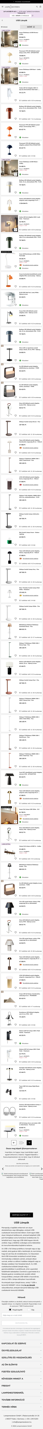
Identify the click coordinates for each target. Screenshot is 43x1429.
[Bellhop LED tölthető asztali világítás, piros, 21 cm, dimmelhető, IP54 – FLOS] (21, 112)
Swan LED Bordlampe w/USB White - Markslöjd (30, 254)
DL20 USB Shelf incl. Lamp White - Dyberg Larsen (29, 293)
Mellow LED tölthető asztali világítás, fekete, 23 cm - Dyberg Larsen (30, 662)
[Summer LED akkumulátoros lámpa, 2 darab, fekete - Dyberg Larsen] (21, 1111)
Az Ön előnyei (9, 1364)
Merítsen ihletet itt (20, 1215)
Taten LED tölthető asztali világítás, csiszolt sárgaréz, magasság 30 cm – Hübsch (29, 957)
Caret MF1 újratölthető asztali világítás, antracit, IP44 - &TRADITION (30, 773)
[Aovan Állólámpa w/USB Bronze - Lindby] (21, 38)
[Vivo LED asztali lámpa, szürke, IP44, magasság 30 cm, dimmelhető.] (21, 944)
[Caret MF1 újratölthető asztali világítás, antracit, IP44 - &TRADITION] (21, 778)
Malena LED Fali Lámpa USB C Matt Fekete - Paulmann (29, 1031)
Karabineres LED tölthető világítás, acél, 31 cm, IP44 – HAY (29, 1013)
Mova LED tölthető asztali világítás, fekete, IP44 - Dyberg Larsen (29, 828)
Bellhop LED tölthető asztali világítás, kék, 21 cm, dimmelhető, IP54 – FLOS (30, 330)
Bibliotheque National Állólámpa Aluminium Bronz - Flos (28, 625)
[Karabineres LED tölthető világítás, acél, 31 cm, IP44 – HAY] (21, 1018)
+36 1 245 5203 (32, 1419)
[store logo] (13, 6)
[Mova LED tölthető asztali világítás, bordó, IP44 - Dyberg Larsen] (21, 409)
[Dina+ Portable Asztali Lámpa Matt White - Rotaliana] (21, 594)
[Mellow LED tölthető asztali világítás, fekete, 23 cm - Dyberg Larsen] (21, 668)
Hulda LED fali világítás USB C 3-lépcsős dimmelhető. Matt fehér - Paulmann (28, 88)
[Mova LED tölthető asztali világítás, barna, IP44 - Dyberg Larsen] (21, 926)
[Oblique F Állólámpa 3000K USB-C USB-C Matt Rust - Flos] (21, 760)
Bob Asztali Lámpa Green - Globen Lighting (29, 533)
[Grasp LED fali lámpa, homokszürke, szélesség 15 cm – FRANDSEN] (21, 1000)
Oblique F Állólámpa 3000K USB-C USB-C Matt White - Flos (29, 717)
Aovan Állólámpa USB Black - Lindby (30, 69)
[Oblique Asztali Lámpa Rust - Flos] (21, 686)
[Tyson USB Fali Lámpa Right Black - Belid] (21, 1092)
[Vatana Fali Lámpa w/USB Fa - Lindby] (21, 852)
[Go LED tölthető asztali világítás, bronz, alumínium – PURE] (21, 889)
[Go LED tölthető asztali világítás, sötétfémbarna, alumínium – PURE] (21, 372)
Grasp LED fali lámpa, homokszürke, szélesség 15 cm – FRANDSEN (29, 994)
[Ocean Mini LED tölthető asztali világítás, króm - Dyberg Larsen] (21, 317)
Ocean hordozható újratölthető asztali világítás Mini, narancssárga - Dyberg (30, 274)
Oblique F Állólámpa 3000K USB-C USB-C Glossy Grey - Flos (29, 699)
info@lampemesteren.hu (22, 1422)
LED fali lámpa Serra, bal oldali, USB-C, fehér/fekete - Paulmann (30, 1123)
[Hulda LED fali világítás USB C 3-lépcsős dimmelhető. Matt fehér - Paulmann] (21, 94)
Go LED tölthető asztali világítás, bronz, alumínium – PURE (30, 884)
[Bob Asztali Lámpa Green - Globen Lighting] (21, 538)
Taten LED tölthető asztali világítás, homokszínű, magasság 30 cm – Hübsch (30, 441)
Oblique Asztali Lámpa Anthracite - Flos (29, 514)
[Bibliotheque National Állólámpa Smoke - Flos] (21, 871)
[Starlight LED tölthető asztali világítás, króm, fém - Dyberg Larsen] (21, 1074)
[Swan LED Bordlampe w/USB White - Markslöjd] (21, 261)
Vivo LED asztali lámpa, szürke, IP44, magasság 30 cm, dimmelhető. (29, 939)
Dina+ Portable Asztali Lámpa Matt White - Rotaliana (29, 588)
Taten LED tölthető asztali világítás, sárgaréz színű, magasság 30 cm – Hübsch (29, 791)
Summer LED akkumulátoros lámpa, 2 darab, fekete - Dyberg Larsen (30, 1105)
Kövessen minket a (12, 1378)
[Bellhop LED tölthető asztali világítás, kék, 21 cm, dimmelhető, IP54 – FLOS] (21, 335)
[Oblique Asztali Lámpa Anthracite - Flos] (21, 520)
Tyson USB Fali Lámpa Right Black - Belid (29, 1087)
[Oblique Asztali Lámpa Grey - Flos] (21, 575)
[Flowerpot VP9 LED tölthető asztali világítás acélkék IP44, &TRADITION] (21, 149)
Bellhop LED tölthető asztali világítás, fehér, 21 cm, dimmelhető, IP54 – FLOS (30, 181)
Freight (6, 1385)
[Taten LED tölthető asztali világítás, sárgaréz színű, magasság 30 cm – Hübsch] (21, 797)
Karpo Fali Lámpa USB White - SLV (29, 809)
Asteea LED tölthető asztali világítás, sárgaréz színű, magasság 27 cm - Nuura (29, 199)
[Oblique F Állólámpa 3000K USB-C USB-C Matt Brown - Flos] (21, 465)
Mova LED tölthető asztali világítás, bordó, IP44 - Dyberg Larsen (29, 404)
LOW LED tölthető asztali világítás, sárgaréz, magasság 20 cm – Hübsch (29, 976)
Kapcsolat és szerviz (14, 1343)
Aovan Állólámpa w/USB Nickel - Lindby (28, 162)
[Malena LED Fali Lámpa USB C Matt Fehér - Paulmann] (21, 1055)
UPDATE (20, 15)
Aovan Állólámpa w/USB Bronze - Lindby (29, 33)
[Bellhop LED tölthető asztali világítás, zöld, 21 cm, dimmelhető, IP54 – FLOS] (21, 241)
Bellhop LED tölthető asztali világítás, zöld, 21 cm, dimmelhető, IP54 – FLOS (30, 236)
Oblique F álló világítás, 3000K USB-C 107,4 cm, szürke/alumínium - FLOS (30, 496)
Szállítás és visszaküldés (17, 1357)
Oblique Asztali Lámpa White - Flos (29, 606)
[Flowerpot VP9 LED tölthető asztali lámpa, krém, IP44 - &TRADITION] (21, 57)
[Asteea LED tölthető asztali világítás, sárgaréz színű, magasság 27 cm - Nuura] (21, 205)
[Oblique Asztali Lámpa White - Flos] (21, 612)
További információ (13, 1399)
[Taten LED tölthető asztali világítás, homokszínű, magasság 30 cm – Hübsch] (21, 446)
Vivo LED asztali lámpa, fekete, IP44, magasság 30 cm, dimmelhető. (29, 902)
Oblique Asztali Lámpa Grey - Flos (29, 569)
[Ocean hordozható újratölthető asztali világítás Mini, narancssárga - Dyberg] (21, 280)
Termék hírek (9, 1406)
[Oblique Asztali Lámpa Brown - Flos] (21, 428)
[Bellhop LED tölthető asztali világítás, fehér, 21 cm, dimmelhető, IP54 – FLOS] (21, 186)
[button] (15, 45)
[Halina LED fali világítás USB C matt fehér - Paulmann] (21, 223)
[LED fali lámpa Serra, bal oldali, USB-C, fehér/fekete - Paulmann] (21, 1129)
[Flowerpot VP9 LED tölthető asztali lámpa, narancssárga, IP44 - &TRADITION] (21, 131)
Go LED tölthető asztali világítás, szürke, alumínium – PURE (28, 385)
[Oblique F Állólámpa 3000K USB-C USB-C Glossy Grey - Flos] (21, 704)
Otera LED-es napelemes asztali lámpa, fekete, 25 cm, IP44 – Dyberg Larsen (29, 348)
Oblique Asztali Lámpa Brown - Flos (29, 421)
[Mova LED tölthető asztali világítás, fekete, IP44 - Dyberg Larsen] (21, 834)
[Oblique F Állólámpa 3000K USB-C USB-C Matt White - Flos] (21, 723)
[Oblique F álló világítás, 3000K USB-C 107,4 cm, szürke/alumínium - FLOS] (21, 501)
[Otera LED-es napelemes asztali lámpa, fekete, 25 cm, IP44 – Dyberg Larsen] (21, 354)
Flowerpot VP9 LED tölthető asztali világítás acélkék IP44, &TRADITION (29, 144)
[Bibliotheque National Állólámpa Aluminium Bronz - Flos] (21, 631)
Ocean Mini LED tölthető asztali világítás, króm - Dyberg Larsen (28, 311)
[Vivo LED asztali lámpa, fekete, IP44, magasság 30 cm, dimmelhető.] (21, 908)
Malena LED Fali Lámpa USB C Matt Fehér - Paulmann (29, 1050)
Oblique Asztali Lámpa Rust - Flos (29, 680)
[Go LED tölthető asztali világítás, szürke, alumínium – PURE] (21, 391)
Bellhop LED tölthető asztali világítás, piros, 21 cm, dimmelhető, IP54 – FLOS (30, 107)
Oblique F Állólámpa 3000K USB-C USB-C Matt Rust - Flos (29, 754)
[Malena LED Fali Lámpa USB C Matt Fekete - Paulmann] (21, 1037)
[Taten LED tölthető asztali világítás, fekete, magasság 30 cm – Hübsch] (21, 557)
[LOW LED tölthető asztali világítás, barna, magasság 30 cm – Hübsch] (21, 483)
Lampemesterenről (13, 1392)
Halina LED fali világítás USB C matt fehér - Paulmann (29, 217)
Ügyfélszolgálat (12, 1350)
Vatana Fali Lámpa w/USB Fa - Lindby (30, 846)
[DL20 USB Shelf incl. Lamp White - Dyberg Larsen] (21, 298)
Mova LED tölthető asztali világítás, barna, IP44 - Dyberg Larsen (29, 920)
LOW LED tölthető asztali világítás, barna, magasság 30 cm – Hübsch (29, 477)
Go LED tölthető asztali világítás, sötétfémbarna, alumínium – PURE (29, 367)
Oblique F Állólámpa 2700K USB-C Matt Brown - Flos (29, 736)
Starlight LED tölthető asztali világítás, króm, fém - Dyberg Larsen (30, 1068)
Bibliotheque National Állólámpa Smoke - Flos (28, 865)
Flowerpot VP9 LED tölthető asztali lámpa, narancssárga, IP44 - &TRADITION (29, 125)
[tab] (21, 1343)
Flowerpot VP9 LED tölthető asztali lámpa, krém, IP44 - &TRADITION (29, 51)
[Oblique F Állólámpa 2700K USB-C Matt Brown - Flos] (21, 741)
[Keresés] (37, 6)
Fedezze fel (21, 13)
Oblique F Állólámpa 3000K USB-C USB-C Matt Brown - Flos (29, 459)
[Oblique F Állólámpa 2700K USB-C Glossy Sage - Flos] (21, 649)
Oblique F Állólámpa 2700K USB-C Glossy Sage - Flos (29, 644)
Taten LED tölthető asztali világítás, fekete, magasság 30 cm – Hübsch (29, 551)
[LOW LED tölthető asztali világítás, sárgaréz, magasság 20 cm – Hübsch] (21, 981)
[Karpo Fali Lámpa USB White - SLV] (21, 815)
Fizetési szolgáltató (13, 1371)
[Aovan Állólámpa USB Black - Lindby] (21, 75)
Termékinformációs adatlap (30, 265)
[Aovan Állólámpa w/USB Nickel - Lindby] (21, 168)
